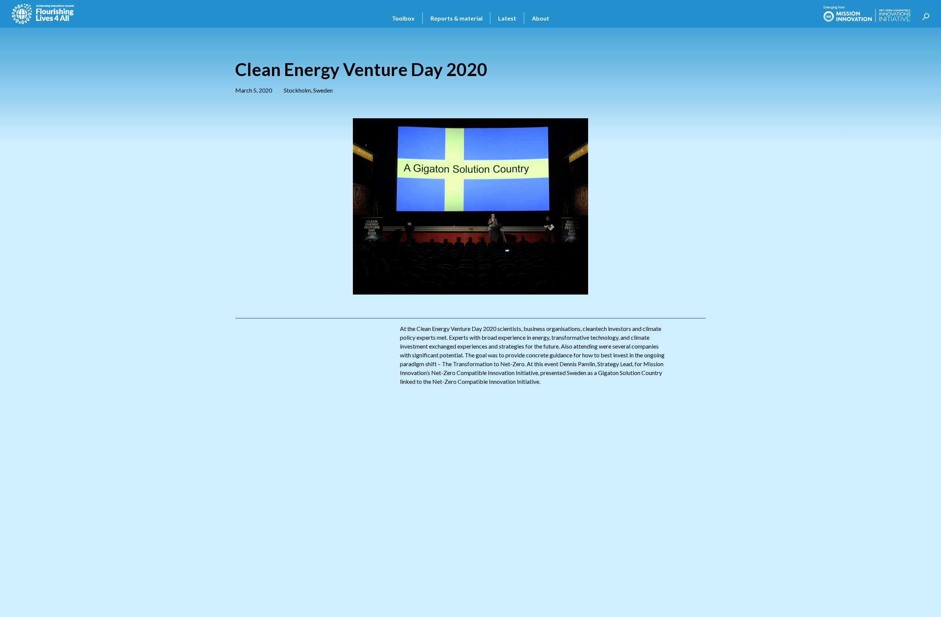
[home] (43, 14)
